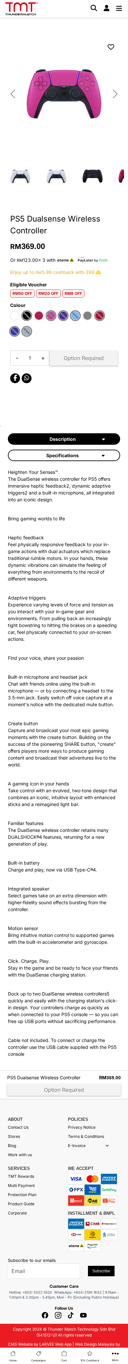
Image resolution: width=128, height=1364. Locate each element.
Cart (64, 1360)
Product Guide (21, 1203)
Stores (14, 1136)
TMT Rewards (21, 1176)
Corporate (17, 1213)
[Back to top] (13, 1297)
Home (13, 1360)
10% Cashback (89, 1360)
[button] (107, 1146)
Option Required (84, 358)
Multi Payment (21, 1185)
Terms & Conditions (86, 1136)
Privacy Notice (82, 1127)
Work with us (20, 1154)
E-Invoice (77, 1145)
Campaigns (38, 1360)
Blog (12, 1145)
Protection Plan (22, 1194)
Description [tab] (63, 439)
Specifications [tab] (62, 455)
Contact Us (18, 1127)
